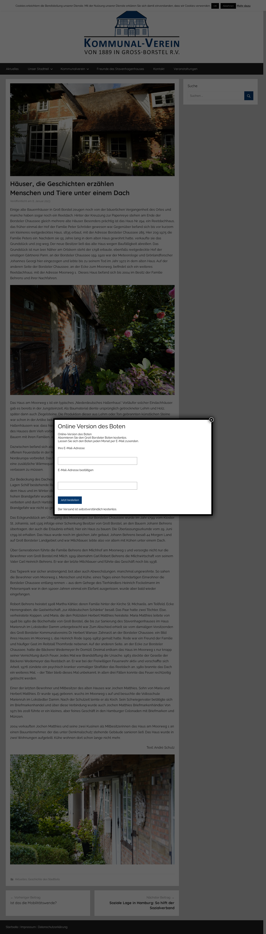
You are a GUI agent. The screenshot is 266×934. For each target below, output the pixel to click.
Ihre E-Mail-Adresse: (71, 448)
